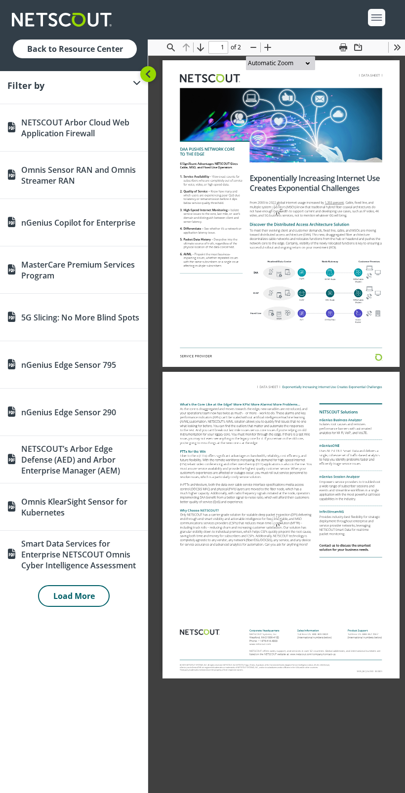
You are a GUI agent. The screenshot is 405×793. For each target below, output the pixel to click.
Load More (74, 596)
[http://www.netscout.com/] (210, 78)
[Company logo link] (65, 20)
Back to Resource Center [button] (75, 48)
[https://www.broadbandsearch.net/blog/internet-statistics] (334, 202)
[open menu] (376, 17)
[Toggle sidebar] (148, 74)
